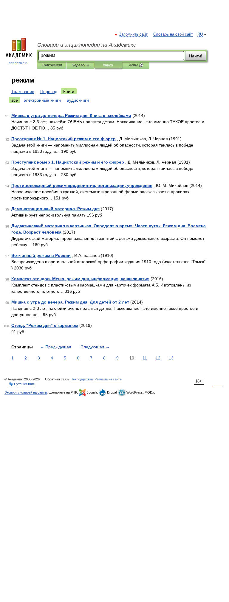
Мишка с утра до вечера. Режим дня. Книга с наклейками (71, 115)
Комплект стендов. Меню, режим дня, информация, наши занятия (80, 278)
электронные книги (42, 100)
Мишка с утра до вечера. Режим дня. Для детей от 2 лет (70, 302)
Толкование (22, 91)
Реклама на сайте (108, 379)
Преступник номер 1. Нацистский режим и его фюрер (67, 162)
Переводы (80, 65)
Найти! (195, 56)
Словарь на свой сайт (173, 34)
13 (171, 358)
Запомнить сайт (134, 34)
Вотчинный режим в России (41, 255)
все (14, 100)
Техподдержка (82, 379)
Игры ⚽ (136, 65)
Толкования (52, 65)
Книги (108, 65)
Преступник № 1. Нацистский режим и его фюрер (63, 138)
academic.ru (19, 63)
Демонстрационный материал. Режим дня (55, 208)
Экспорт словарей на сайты (25, 392)
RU (200, 34)
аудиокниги (78, 100)
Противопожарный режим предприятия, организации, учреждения (81, 185)
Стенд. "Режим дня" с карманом (44, 325)
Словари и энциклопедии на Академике (86, 45)
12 (158, 358)
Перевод (48, 91)
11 (145, 358)
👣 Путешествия (22, 384)
